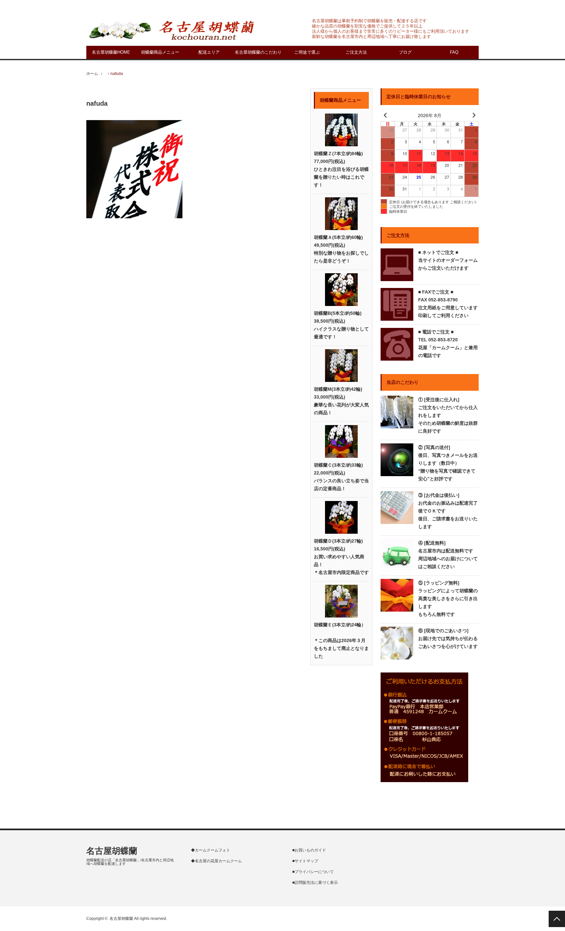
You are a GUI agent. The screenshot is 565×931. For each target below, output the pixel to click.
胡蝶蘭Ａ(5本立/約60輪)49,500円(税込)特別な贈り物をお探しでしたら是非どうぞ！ (341, 249)
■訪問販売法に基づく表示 (315, 882)
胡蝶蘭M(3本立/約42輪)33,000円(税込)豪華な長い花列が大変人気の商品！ (341, 400)
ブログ (405, 52)
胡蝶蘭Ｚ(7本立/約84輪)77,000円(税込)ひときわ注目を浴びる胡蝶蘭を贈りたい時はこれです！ (341, 169)
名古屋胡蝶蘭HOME (111, 52)
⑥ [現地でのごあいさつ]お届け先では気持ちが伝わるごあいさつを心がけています (448, 638)
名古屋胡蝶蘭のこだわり (258, 52)
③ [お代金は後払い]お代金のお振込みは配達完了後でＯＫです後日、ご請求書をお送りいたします (448, 510)
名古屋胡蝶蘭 (111, 851)
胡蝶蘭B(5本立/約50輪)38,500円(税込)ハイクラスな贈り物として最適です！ (341, 325)
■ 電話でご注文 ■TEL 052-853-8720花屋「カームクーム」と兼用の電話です (448, 343)
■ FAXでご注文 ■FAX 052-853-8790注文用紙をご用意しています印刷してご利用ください (448, 303)
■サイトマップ (305, 861)
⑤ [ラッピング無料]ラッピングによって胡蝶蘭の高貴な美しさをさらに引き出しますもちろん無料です (448, 598)
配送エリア (209, 52)
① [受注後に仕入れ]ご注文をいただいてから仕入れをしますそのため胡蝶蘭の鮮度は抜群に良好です (448, 415)
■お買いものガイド (309, 850)
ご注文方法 (356, 52)
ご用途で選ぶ (307, 52)
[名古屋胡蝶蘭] (171, 29)
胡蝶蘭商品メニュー (160, 52)
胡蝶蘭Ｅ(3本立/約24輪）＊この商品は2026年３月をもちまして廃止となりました (341, 640)
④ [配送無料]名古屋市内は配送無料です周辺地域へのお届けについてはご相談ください (448, 554)
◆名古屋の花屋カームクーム (216, 861)
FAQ (454, 52)
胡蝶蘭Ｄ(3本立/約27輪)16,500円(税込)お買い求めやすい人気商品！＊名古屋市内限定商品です (341, 556)
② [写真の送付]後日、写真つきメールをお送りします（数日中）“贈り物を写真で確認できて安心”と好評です (448, 463)
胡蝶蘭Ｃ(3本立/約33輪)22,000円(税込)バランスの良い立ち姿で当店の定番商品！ (341, 476)
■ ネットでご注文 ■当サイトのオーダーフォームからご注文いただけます (448, 260)
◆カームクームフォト (210, 850)
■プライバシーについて (313, 871)
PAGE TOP (557, 919)
